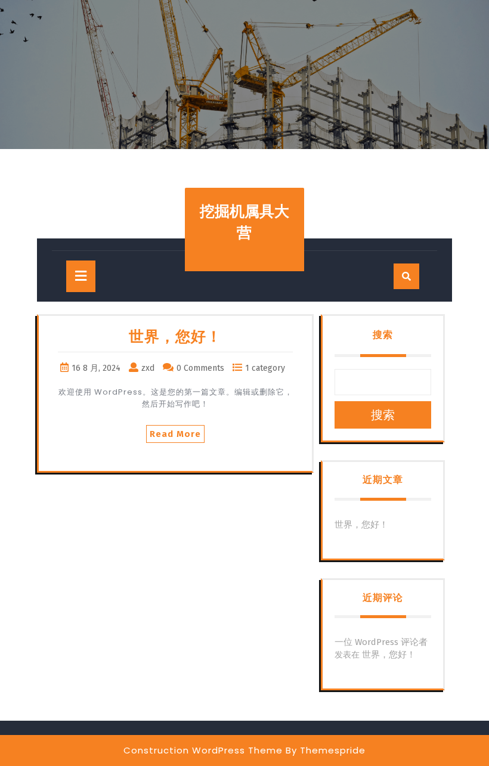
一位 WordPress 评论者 (381, 642)
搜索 (383, 334)
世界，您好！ (175, 337)
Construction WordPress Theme (203, 750)
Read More (175, 434)
